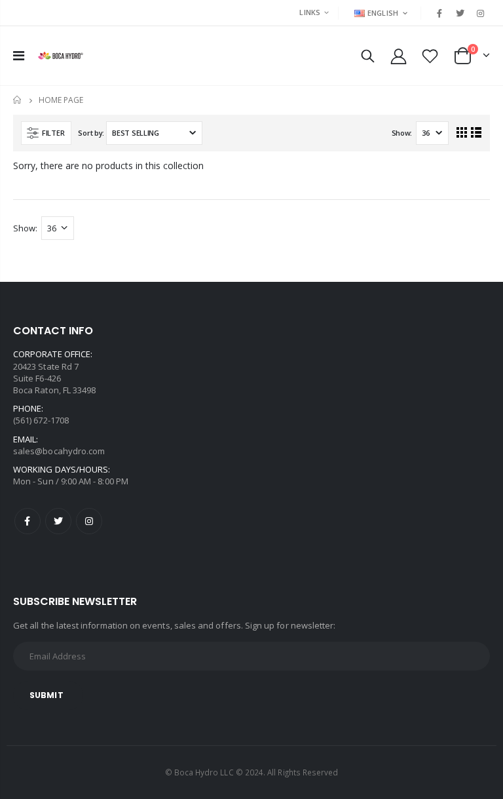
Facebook (27, 521)
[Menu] (18, 55)
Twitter (58, 521)
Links (309, 12)
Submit (46, 695)
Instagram (89, 521)
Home (18, 100)
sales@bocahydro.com (59, 451)
